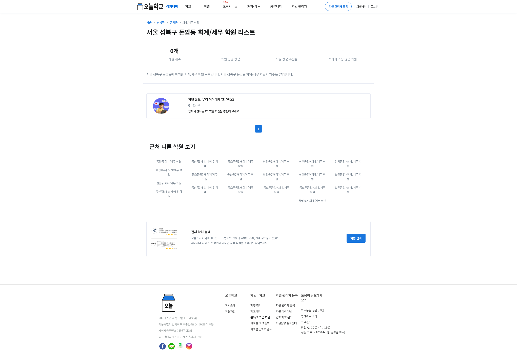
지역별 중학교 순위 (261, 329)
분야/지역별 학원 (260, 317)
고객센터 (306, 322)
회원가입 (230, 311)
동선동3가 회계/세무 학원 (204, 163)
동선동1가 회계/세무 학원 (204, 189)
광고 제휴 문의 (284, 317)
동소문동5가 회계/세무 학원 (240, 189)
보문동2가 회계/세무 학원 (348, 189)
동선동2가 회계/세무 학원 (240, 176)
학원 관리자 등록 (338, 6)
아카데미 (172, 6)
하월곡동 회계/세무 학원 (312, 201)
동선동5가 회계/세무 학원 (169, 194)
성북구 (161, 22)
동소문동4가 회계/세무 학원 (276, 189)
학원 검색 (356, 238)
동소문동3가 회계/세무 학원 (312, 189)
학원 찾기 (255, 305)
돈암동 (174, 22)
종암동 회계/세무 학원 (168, 161)
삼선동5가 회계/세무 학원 (312, 163)
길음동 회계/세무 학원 (168, 183)
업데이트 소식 (309, 316)
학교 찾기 (255, 311)
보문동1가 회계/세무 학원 (348, 176)
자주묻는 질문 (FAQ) (312, 310)
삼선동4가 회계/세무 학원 (312, 176)
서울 (148, 22)
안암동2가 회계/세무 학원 (276, 176)
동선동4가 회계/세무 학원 (169, 172)
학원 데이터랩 (284, 311)
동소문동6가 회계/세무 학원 (240, 163)
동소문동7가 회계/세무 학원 (205, 176)
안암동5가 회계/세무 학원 (348, 163)
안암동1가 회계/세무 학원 (276, 163)
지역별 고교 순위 (260, 323)
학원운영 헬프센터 (286, 323)
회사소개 (230, 305)
